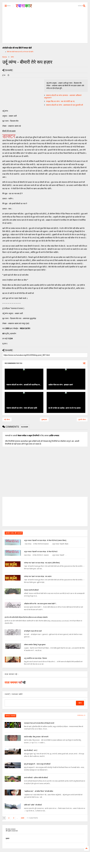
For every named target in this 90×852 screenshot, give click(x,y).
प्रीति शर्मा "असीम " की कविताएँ (33, 805)
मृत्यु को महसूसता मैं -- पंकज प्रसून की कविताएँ (37, 764)
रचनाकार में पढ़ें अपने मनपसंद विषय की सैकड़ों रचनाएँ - (39, 723)
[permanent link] (8, 75)
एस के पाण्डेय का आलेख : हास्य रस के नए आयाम (64, 408)
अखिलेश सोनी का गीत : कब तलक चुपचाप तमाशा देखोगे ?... (40, 604)
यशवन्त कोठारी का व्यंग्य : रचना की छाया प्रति (21, 408)
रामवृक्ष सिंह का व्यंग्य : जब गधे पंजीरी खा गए (60, 101)
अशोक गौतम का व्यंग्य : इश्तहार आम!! (60, 385)
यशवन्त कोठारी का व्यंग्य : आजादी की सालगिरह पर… (23, 385)
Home (4, 57)
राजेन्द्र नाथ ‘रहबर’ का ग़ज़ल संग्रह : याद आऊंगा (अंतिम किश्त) (42, 563)
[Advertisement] (45, 26)
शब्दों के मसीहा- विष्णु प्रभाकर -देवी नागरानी (36, 737)
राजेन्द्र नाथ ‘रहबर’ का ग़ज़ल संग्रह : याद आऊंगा (37, 576)
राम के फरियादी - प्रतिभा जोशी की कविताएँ (36, 778)
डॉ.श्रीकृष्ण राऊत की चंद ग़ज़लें (33, 631)
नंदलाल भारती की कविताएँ (31, 590)
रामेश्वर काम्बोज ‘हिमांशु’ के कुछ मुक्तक (34, 645)
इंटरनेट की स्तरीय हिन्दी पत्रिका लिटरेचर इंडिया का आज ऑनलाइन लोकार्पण (26, 617)
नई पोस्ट (7, 419)
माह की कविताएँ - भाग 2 (30, 750)
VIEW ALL (80, 715)
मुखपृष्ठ (7, 838)
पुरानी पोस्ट (82, 419)
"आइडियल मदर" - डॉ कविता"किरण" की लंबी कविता (38, 791)
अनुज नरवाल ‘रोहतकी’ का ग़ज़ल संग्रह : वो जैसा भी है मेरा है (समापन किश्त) (45, 540)
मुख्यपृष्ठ (44, 419)
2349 (22, 818)
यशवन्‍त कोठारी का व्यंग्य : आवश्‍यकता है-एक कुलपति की (64, 105)
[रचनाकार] (23, 6)
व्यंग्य (12, 57)
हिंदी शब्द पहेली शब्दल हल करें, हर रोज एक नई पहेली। (20, 52)
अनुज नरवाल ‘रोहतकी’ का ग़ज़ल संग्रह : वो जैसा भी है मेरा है (40, 552)
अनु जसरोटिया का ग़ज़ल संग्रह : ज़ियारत (35, 658)
